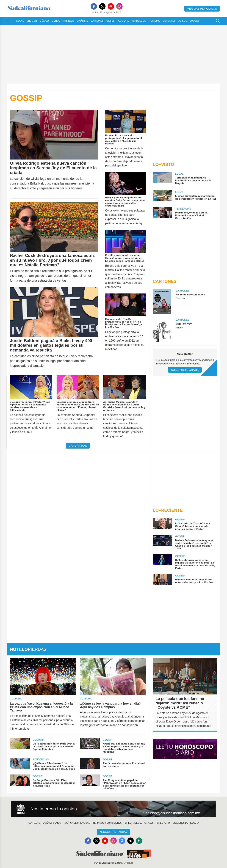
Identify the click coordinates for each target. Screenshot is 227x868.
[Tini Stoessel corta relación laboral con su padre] (90, 764)
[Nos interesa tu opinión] (113, 809)
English (32, 21)
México (44, 21)
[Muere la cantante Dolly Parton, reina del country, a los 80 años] (162, 579)
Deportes (169, 21)
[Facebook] (94, 6)
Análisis (82, 21)
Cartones (97, 21)
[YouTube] (111, 6)
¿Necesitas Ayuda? (113, 831)
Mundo (56, 21)
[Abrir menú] (9, 20)
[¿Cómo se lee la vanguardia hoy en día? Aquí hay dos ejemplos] (113, 676)
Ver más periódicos (202, 8)
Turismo (154, 21)
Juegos (195, 21)
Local (20, 21)
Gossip (110, 21)
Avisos (182, 21)
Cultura (123, 21)
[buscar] (218, 21)
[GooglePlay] (139, 840)
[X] (102, 6)
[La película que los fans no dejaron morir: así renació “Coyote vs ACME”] (185, 676)
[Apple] (130, 840)
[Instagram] (119, 6)
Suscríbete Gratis (185, 369)
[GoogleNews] (122, 840)
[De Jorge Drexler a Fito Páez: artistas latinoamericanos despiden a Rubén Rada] (20, 782)
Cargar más (78, 445)
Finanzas (68, 21)
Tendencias (139, 21)
